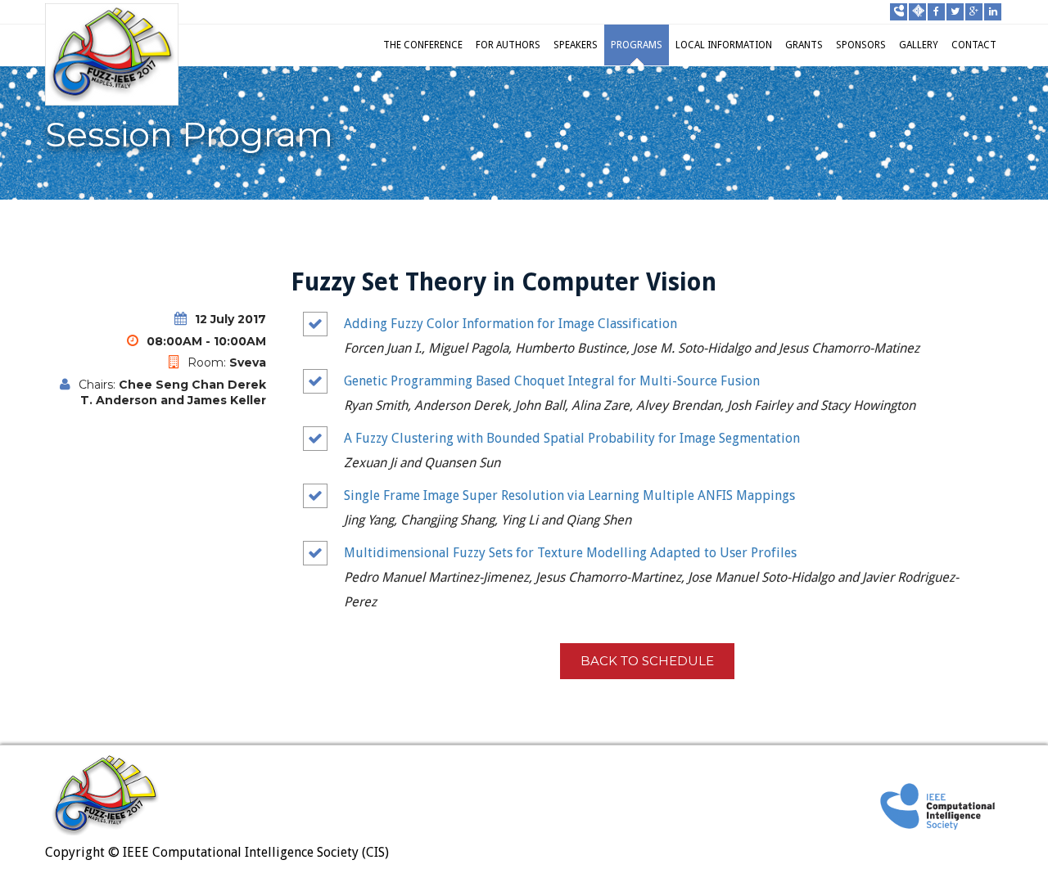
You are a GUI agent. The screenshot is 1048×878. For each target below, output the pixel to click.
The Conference (423, 45)
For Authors (508, 45)
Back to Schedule (647, 661)
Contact (973, 45)
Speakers (575, 45)
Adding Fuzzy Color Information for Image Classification (510, 323)
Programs (636, 45)
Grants (804, 45)
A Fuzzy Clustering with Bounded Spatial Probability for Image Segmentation (572, 438)
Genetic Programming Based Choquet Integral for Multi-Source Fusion (552, 381)
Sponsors (861, 45)
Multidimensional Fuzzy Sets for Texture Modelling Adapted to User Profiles (570, 553)
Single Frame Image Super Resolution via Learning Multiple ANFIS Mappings (569, 495)
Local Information (723, 45)
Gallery (918, 45)
